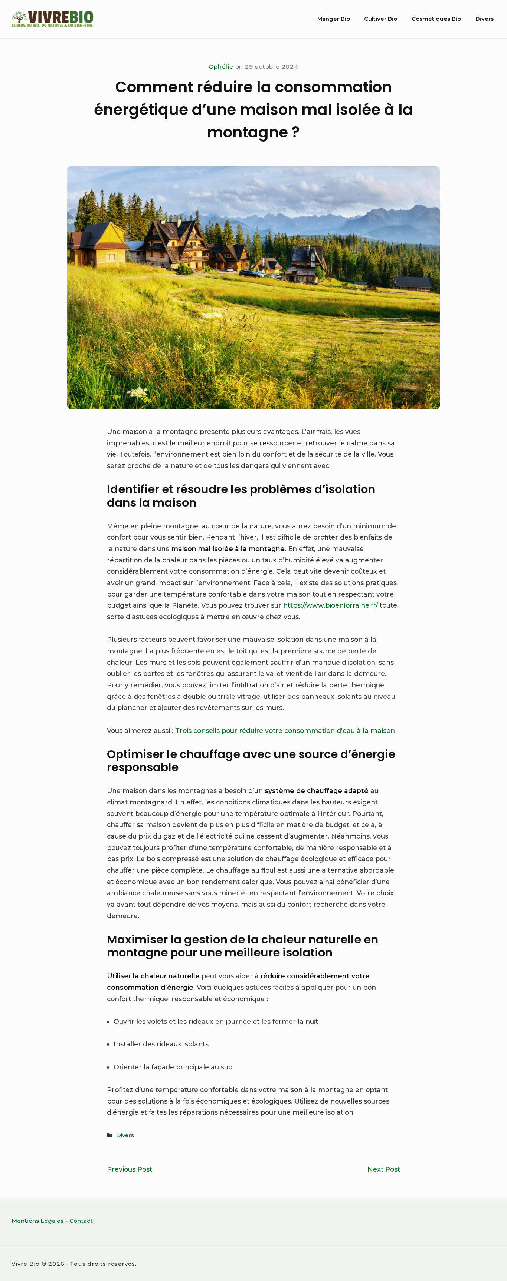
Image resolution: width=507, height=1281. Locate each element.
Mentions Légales (37, 1220)
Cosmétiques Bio (436, 19)
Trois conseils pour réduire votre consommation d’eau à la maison (285, 730)
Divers (484, 19)
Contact (81, 1220)
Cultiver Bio (380, 19)
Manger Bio (333, 19)
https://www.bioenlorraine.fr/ (330, 605)
